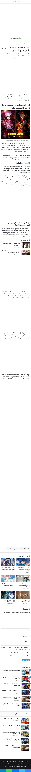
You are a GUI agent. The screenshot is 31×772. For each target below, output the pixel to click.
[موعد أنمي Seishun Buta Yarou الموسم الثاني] (23, 595)
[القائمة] (29, 2)
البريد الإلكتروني (26, 636)
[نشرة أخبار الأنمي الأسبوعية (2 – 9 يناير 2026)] (26, 706)
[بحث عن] (2, 2)
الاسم (28, 630)
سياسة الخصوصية (19, 766)
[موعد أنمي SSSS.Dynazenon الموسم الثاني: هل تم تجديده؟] (8, 562)
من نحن (26, 766)
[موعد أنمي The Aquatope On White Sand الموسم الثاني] (23, 562)
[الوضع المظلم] (4, 2)
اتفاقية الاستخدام (11, 766)
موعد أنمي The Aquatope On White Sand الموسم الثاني (24, 569)
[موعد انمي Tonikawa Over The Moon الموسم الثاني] (8, 578)
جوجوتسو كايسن (11, 549)
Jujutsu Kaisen (15, 95)
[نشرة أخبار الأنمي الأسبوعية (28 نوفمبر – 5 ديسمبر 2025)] (26, 679)
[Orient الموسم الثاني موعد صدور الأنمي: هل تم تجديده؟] (26, 245)
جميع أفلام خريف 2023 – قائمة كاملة (12, 718)
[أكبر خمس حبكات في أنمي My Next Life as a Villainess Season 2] (26, 252)
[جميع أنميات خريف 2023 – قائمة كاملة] (26, 672)
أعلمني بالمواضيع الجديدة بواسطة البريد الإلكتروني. (18, 655)
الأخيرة (15, 714)
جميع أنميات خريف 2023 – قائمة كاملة (11, 670)
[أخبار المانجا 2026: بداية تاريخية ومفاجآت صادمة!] (26, 692)
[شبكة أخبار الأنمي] (15, 1)
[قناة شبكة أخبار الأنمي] (15, 38)
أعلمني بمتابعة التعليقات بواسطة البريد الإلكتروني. (18, 652)
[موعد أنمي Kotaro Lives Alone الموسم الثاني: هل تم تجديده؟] (23, 578)
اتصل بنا (5, 766)
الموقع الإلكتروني (26, 641)
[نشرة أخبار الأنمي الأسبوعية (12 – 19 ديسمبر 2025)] (26, 686)
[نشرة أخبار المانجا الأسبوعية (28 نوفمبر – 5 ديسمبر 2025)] (26, 699)
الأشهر (25, 714)
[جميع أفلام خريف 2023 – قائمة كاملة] (25, 721)
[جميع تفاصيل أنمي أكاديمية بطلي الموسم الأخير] (8, 595)
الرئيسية (27, 43)
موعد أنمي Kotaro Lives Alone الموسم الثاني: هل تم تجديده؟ (24, 585)
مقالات (22, 43)
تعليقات (5, 714)
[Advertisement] (15, 20)
